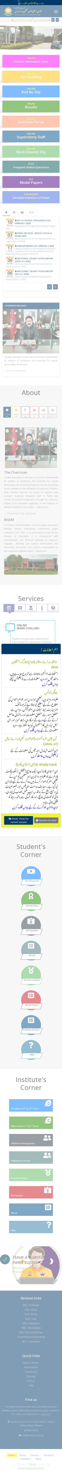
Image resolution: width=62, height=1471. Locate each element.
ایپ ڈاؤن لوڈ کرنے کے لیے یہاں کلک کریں (35, 806)
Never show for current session (19, 820)
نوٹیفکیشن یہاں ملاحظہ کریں (44, 755)
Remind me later (47, 820)
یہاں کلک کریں (50, 683)
